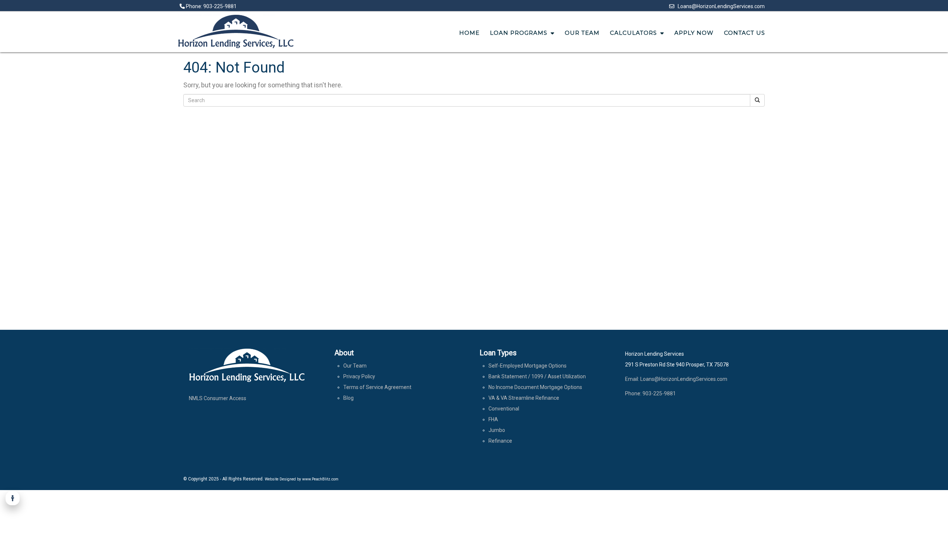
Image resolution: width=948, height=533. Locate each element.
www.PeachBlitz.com (320, 479)
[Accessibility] (13, 498)
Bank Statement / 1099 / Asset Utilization (537, 376)
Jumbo (496, 430)
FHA (493, 419)
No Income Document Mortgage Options (535, 387)
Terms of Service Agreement (377, 387)
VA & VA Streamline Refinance (523, 398)
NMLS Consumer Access (217, 398)
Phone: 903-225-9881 (211, 6)
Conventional (503, 409)
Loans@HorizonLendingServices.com (719, 6)
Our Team (355, 366)
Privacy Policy (359, 376)
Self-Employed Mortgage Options (527, 366)
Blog (348, 398)
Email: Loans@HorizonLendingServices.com (676, 379)
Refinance (500, 441)
